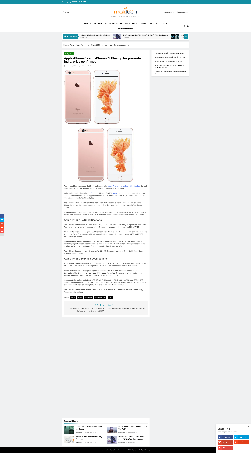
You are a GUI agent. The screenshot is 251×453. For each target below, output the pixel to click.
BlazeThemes (145, 450)
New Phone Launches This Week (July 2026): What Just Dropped (126, 35)
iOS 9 (80, 297)
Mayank (68, 66)
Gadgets (164, 24)
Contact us (153, 24)
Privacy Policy (131, 24)
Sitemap (143, 24)
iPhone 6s (88, 297)
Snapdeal (94, 193)
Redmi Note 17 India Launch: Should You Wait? (170, 57)
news (110, 297)
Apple (66, 53)
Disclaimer (98, 24)
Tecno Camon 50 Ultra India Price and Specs (169, 53)
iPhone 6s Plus (100, 297)
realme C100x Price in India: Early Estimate (169, 61)
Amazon (116, 193)
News (71, 53)
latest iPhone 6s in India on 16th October (123, 186)
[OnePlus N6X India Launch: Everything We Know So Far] (155, 37)
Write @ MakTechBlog (113, 24)
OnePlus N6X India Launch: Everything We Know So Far (180, 35)
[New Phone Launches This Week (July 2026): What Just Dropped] (97, 37)
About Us (87, 24)
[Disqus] (106, 341)
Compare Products (125, 29)
